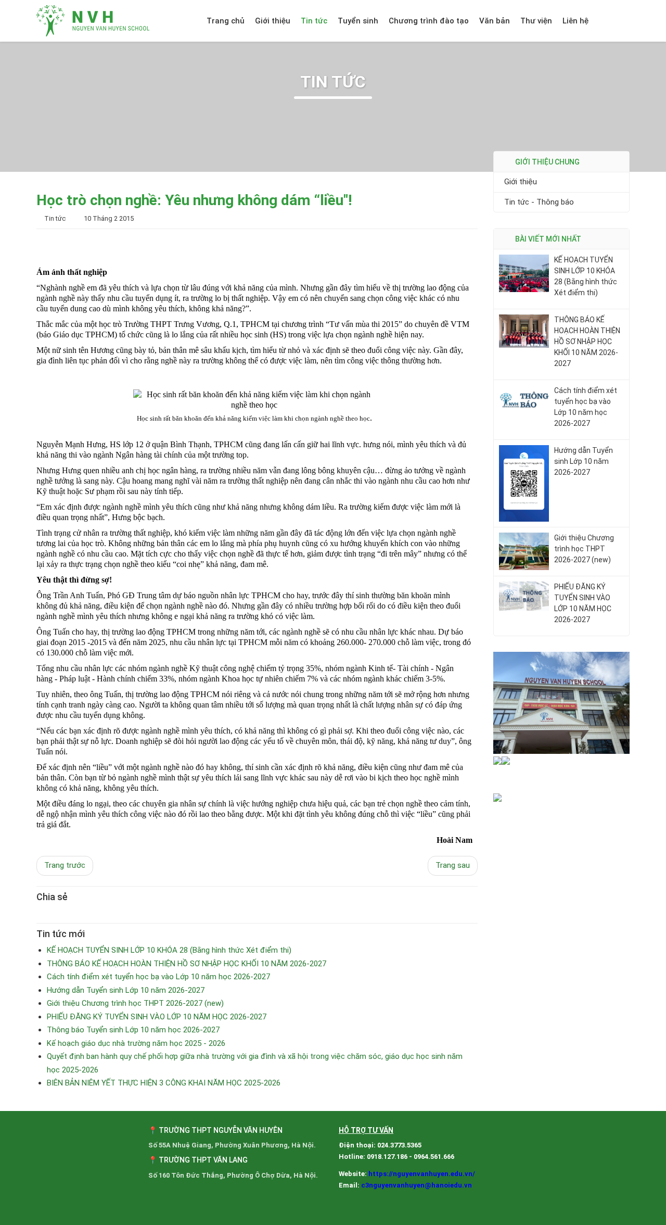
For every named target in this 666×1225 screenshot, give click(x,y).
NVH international (618, 21)
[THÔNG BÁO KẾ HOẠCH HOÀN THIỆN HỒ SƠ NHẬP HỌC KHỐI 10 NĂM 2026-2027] (524, 330)
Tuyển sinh (358, 21)
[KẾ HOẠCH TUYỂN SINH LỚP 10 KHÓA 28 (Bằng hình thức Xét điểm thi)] (524, 272)
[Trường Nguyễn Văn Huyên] (93, 21)
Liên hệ (575, 21)
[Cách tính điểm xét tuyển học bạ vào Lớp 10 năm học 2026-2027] (524, 399)
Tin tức (314, 21)
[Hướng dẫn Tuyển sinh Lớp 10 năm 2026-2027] (524, 482)
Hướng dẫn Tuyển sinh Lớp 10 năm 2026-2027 (583, 461)
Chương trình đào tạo (429, 21)
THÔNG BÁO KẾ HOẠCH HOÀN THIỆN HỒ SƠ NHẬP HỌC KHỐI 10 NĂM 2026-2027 (587, 341)
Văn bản (494, 21)
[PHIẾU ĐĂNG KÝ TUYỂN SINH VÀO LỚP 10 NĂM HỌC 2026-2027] (524, 595)
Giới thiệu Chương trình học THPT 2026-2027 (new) (584, 549)
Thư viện (536, 21)
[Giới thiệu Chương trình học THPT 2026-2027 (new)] (524, 550)
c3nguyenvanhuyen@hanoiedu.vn (416, 1185)
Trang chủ (226, 21)
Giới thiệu (272, 21)
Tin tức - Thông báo (539, 202)
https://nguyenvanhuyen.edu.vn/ (421, 1174)
